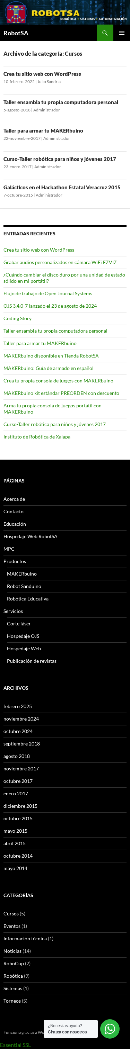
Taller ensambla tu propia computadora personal (60, 102)
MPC (9, 549)
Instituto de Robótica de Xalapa (36, 437)
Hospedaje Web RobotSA (30, 536)
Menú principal (121, 33)
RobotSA (15, 33)
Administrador (46, 109)
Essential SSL (15, 1044)
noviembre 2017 (21, 768)
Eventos (11, 926)
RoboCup (13, 963)
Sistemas (12, 988)
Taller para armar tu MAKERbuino (43, 130)
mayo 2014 (15, 868)
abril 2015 (14, 843)
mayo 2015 (15, 831)
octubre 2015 (18, 818)
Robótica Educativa (28, 599)
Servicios (13, 611)
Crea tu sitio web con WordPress (42, 74)
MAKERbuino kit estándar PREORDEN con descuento (61, 393)
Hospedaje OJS (23, 636)
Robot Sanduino (24, 586)
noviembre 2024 (21, 719)
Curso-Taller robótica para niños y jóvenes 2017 (59, 159)
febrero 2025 (17, 706)
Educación (14, 524)
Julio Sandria (49, 81)
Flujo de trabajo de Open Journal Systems (47, 293)
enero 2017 (15, 793)
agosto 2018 (16, 756)
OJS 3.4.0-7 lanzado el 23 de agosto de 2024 (50, 306)
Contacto (13, 511)
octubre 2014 (18, 856)
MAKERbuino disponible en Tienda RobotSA (51, 356)
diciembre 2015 (20, 806)
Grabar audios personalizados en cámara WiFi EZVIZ (60, 262)
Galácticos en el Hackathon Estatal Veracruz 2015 (62, 187)
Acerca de (14, 499)
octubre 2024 (18, 731)
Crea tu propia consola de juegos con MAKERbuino (58, 380)
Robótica (13, 976)
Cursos (11, 913)
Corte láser (19, 623)
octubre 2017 (18, 781)
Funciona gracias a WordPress (30, 1032)
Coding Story (17, 318)
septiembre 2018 (21, 744)
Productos (14, 561)
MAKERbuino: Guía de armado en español (48, 368)
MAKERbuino (22, 574)
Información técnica (25, 938)
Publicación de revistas (32, 661)
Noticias (12, 951)
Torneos (12, 1001)
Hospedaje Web (24, 648)
